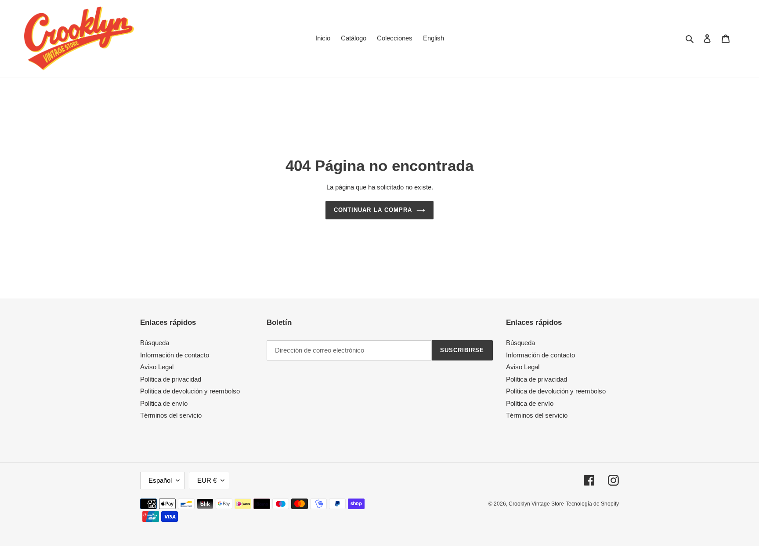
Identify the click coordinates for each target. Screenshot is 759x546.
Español (160, 480)
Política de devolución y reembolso (190, 391)
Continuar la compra (373, 210)
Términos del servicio (171, 415)
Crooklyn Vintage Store (536, 504)
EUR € (207, 480)
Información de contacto (174, 355)
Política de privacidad (170, 379)
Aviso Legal (156, 367)
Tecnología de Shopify (592, 504)
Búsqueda (154, 342)
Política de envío (164, 403)
